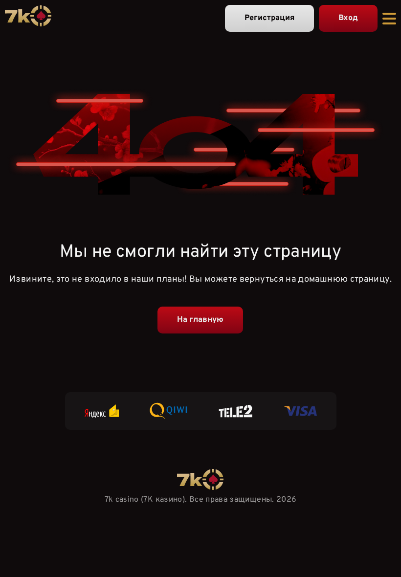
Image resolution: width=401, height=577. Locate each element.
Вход (348, 18)
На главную (200, 320)
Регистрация (269, 18)
